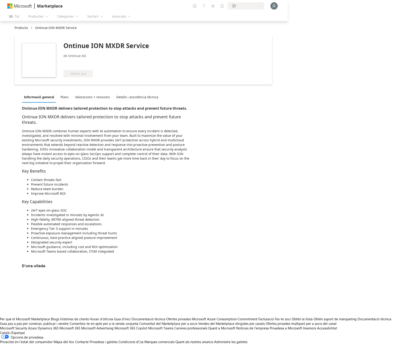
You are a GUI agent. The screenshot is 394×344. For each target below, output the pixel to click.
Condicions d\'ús (131, 341)
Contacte (82, 341)
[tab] (40, 97)
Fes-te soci (283, 319)
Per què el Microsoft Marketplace (25, 319)
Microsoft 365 (70, 328)
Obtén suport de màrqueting (335, 319)
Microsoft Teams (160, 328)
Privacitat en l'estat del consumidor (26, 341)
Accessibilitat (327, 328)
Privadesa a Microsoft (286, 328)
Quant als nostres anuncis (194, 341)
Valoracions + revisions (92, 97)
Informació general (39, 97)
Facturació (266, 319)
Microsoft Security (13, 328)
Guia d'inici (122, 319)
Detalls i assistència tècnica (137, 97)
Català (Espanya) (12, 332)
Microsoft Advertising (97, 328)
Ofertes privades (178, 319)
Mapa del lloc (64, 341)
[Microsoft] (19, 6)
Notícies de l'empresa (252, 328)
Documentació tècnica (148, 319)
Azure (32, 328)
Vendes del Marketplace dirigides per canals (231, 323)
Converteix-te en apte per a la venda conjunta (104, 323)
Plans (64, 97)
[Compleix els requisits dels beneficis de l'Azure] (81, 63)
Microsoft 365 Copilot (130, 328)
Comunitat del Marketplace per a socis (168, 323)
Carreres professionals (190, 328)
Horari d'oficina (101, 319)
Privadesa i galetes (104, 341)
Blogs (55, 319)
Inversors (309, 328)
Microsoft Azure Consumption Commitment (225, 319)
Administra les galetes (230, 341)
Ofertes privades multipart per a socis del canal (301, 323)
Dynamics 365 (48, 328)
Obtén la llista (302, 319)
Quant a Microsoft (221, 328)
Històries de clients (74, 319)
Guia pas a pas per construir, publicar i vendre (34, 323)
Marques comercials (159, 341)
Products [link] (21, 28)
